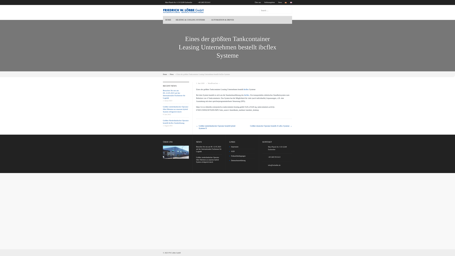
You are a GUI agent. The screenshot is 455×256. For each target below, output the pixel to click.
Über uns (258, 2)
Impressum (234, 147)
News (280, 2)
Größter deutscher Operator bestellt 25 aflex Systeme (269, 126)
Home (165, 74)
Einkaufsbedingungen (238, 156)
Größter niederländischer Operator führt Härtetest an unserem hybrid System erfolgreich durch (175, 109)
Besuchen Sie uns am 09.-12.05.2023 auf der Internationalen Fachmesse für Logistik (208, 149)
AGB (232, 151)
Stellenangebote (269, 2)
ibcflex (246, 89)
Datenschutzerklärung (238, 160)
